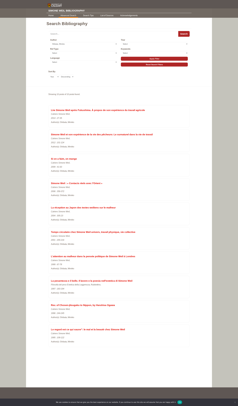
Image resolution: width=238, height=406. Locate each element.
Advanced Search (68, 15)
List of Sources (106, 15)
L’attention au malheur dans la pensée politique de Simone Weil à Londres (93, 256)
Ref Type (54, 49)
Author (53, 40)
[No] (235, 402)
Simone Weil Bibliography (66, 10)
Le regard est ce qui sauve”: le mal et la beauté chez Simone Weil (88, 329)
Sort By (51, 72)
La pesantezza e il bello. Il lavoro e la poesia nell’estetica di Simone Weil (91, 281)
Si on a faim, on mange (64, 159)
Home (51, 15)
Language (55, 58)
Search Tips (88, 15)
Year (123, 40)
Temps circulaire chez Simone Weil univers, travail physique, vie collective (93, 232)
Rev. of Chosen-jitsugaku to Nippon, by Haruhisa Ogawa (83, 305)
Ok (180, 402)
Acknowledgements (129, 15)
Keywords (125, 49)
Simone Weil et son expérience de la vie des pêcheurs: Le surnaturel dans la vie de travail (102, 134)
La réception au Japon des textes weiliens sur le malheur (83, 207)
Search (184, 34)
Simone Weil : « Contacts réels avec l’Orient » (76, 183)
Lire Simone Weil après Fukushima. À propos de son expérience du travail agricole (98, 110)
